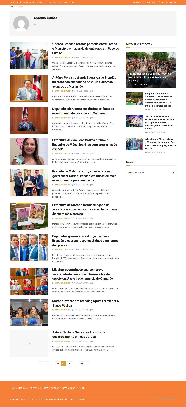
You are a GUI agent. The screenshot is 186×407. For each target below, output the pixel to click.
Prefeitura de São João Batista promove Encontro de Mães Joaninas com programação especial (84, 144)
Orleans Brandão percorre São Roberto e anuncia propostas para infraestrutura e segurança (149, 77)
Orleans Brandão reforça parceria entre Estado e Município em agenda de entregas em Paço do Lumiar (85, 48)
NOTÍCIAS (21, 2)
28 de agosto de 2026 (138, 85)
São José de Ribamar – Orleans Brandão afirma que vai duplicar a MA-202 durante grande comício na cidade (159, 122)
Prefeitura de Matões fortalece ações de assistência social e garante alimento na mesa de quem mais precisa (84, 209)
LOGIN (71, 2)
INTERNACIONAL (60, 2)
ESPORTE (39, 2)
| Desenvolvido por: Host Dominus (71, 399)
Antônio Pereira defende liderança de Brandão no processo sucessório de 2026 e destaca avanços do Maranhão (84, 82)
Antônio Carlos (63, 58)
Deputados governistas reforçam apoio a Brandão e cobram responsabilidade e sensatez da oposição (85, 240)
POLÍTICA (30, 2)
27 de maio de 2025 (80, 218)
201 (82, 364)
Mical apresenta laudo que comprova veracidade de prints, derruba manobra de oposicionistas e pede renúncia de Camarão (82, 274)
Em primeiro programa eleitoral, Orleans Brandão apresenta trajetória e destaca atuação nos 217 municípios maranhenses (158, 99)
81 (70, 364)
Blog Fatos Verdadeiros (24, 399)
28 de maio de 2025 (80, 58)
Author (20, 7)
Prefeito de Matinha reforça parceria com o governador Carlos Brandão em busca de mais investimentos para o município (84, 176)
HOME (12, 2)
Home (12, 7)
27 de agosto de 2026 (156, 152)
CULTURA (48, 2)
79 (58, 364)
